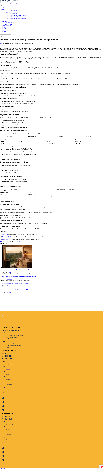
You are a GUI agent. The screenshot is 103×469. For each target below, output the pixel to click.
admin (1, 241)
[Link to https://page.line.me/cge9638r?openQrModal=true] (3, 448)
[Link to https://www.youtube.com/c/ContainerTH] (3, 406)
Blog (19, 241)
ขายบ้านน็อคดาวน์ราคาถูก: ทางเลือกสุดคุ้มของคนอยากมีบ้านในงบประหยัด (18, 269)
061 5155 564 (7, 419)
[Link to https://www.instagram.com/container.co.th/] (3, 410)
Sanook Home (5, 234)
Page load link (2, 468)
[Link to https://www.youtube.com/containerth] (3, 456)
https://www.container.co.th (33, 197)
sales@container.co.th (10, 363)
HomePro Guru (5, 239)
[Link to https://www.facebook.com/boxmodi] (3, 398)
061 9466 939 (15, 0)
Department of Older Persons (7, 236)
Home (1, 43)
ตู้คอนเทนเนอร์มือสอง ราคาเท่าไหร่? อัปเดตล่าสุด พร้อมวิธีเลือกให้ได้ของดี (17, 289)
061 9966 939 (9, 0)
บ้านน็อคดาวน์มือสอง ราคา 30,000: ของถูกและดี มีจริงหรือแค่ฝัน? (16, 283)
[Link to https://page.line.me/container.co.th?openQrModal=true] (3, 402)
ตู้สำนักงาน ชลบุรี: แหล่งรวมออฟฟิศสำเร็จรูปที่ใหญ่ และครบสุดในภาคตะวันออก (19, 276)
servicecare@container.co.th (11, 424)
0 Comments (9, 272)
